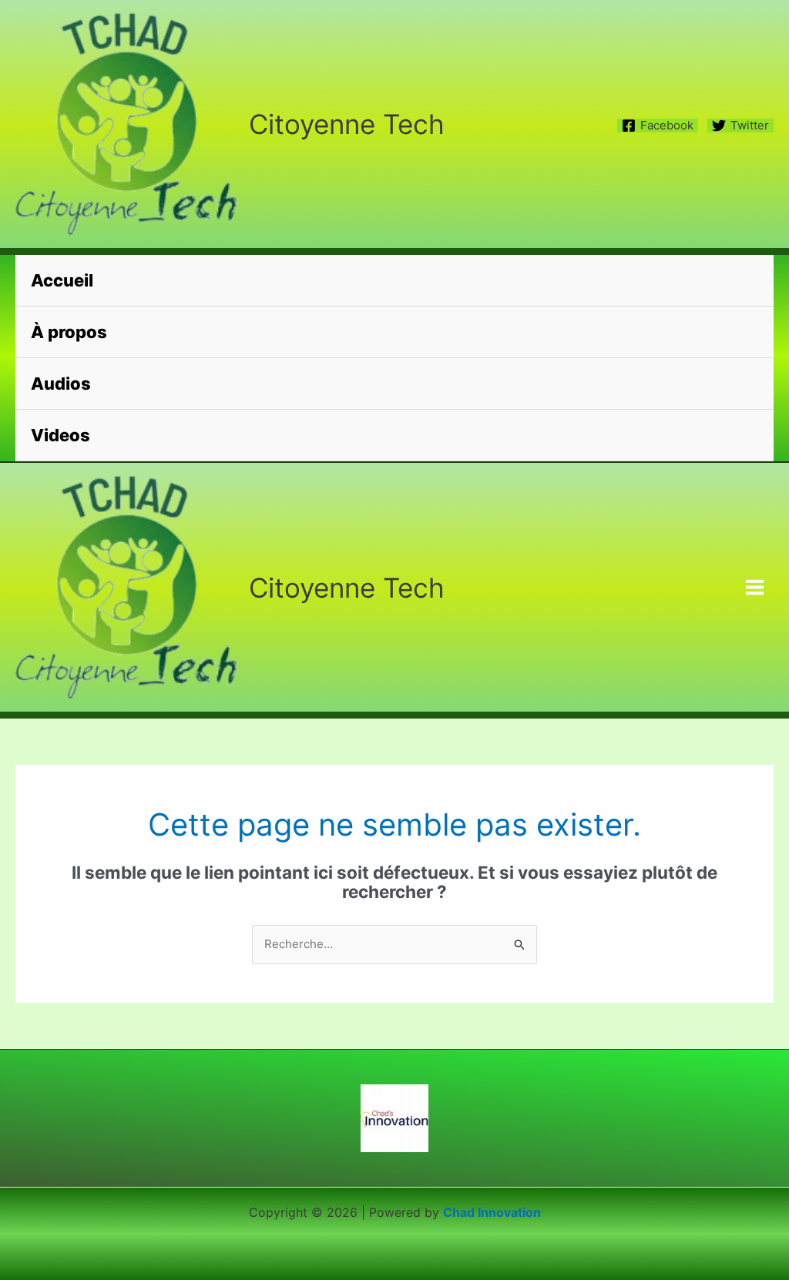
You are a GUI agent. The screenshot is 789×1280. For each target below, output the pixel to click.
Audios (61, 384)
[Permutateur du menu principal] (755, 587)
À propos (69, 332)
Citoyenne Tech (347, 124)
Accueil (62, 280)
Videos (60, 435)
